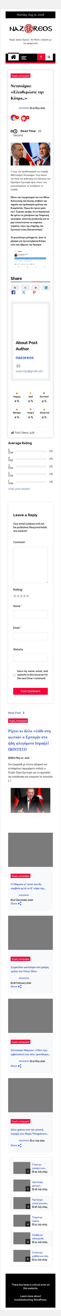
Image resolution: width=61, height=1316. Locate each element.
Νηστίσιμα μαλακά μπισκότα (37, 1184)
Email (17, 627)
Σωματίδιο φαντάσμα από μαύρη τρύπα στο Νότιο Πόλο (30, 969)
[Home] (13, 57)
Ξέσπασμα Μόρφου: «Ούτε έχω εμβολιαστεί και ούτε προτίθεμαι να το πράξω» (29, 1053)
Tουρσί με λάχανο (37, 1219)
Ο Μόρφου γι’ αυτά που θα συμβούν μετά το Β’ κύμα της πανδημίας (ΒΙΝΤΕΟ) (27, 887)
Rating (18, 589)
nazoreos (25, 357)
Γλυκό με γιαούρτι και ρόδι (38, 1166)
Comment (19, 542)
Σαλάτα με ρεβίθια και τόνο (40, 1254)
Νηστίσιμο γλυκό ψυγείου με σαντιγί (39, 1201)
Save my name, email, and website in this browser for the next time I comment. (32, 675)
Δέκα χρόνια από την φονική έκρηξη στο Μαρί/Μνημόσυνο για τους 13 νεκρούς (28, 1132)
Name (17, 606)
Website (18, 649)
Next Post (14, 713)
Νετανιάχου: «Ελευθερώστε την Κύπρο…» (27, 92)
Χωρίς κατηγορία (20, 75)
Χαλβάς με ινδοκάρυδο (38, 1237)
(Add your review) (19, 488)
